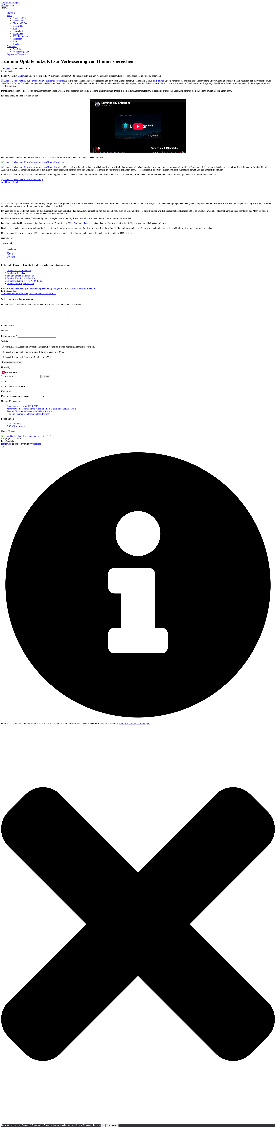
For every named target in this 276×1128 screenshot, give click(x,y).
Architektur (18, 20)
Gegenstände (18, 26)
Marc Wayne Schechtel (17, 408)
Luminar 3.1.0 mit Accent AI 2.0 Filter (24, 281)
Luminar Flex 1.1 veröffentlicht (21, 278)
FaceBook (74, 223)
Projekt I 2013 (19, 18)
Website (4, 341)
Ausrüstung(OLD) (21, 51)
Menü (4, 8)
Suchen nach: (7, 376)
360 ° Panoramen (20, 36)
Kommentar (7, 325)
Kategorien (6, 396)
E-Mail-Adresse (9, 336)
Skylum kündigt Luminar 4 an (20, 275)
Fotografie (57, 288)
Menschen (17, 39)
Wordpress (36, 444)
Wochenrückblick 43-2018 (14, 293)
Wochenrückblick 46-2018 (42, 293)
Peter (7, 68)
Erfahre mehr (112, 1125)
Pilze (15, 28)
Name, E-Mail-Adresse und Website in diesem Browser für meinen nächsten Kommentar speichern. (50, 347)
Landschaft (18, 31)
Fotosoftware (69, 288)
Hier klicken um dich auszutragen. (134, 723)
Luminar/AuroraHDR (85, 288)
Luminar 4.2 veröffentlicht (19, 270)
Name (4, 330)
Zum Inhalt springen (10, 2)
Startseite (11, 13)
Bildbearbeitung (18, 288)
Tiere (15, 41)
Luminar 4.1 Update (16, 273)
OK (103, 1125)
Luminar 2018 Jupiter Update (20, 283)
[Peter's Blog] (7, 5)
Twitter (87, 223)
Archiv (4, 386)
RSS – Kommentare (16, 426)
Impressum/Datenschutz (18, 54)
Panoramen (18, 33)
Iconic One (6, 444)
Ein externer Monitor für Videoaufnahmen (34, 411)
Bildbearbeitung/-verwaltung (39, 288)
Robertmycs (12, 406)
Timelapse (17, 44)
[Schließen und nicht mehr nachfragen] (138, 1122)
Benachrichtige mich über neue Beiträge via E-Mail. (28, 357)
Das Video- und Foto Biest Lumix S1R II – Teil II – (54, 408)
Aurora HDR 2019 (29, 406)
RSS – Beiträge (14, 423)
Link (63, 233)
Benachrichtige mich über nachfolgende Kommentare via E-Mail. (34, 352)
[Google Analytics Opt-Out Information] (138, 721)
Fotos (9, 15)
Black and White (20, 23)
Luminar (160, 81)
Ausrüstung (18, 49)
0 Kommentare (8, 71)
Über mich (12, 46)
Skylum (21, 76)
